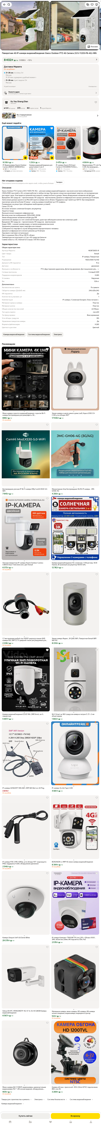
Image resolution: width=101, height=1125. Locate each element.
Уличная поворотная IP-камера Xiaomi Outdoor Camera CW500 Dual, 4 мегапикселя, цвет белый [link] (22, 564)
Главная (10, 1122)
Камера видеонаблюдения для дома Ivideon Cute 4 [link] (40, 166)
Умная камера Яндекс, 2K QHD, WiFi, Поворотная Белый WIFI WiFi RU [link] (74, 639)
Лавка (30, 1122)
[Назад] (4, 4)
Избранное (50, 1122)
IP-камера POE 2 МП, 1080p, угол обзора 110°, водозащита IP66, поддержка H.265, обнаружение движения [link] (24, 863)
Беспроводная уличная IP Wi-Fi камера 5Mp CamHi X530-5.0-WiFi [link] (25, 490)
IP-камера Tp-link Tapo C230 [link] (62, 788)
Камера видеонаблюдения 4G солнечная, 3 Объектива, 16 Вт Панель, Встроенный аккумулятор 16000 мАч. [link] (74, 564)
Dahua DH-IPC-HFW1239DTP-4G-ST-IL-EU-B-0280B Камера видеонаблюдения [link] (24, 1012)
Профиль (91, 1122)
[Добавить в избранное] (92, 4)
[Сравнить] (87, 4)
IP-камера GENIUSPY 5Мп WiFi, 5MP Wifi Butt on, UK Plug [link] (23, 788)
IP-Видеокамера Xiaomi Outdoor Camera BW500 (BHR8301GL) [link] (14, 166)
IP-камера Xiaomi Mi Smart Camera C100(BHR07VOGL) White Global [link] (66, 166)
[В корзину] (25, 157)
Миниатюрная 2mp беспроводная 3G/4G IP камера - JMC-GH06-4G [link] (73, 490)
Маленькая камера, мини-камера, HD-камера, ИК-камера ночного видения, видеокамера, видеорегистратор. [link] (73, 1012)
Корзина (71, 1122)
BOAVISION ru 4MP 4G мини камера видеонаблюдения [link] (72, 862)
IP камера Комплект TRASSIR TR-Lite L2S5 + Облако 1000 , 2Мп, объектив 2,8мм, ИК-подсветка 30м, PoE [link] (73, 938)
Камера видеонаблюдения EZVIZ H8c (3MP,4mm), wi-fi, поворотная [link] (22, 715)
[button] (50, 59)
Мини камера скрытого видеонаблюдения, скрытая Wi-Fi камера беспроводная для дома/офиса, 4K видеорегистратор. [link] (23, 414)
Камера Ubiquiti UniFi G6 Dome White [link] (16, 938)
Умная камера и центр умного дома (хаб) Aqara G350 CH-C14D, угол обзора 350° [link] (73, 414)
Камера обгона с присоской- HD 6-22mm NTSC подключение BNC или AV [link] (75, 1088)
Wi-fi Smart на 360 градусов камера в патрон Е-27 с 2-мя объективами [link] (73, 715)
